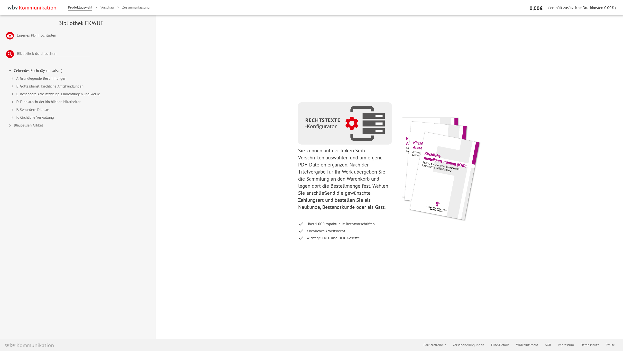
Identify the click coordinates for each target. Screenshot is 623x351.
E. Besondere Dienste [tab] (32, 109)
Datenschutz (590, 345)
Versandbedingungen (468, 345)
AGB (548, 345)
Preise (610, 345)
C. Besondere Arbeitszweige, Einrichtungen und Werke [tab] (58, 94)
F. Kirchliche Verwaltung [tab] (35, 117)
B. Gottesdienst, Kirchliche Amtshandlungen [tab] (49, 86)
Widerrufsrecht (527, 345)
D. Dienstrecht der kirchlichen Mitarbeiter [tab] (48, 101)
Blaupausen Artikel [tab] (28, 125)
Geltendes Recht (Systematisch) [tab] (38, 70)
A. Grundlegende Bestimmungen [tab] (41, 78)
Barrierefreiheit (434, 345)
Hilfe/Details (500, 345)
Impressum (566, 345)
